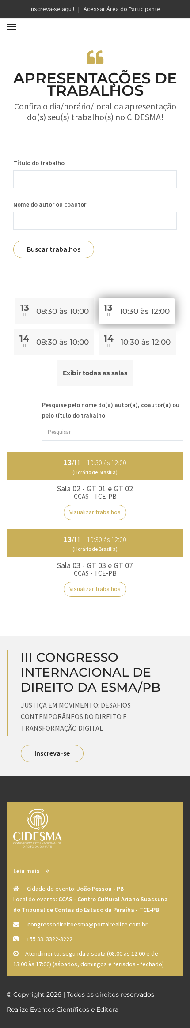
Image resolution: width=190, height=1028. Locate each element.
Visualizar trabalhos (95, 512)
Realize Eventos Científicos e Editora (62, 1009)
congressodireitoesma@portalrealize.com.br (87, 924)
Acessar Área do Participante (122, 9)
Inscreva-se (52, 753)
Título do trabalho (39, 163)
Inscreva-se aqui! (52, 9)
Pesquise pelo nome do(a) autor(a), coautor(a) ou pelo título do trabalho (110, 410)
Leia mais (27, 871)
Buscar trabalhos (53, 249)
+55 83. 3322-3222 (49, 939)
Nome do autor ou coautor (49, 204)
